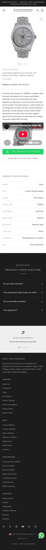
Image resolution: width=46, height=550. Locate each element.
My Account (7, 396)
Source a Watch (8, 466)
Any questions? (10, 310)
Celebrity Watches (9, 510)
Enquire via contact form (23, 158)
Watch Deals (7, 445)
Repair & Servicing (9, 474)
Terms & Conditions (10, 404)
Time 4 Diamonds (10, 69)
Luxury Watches (8, 425)
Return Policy (7, 413)
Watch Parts (7, 441)
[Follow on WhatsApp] (35, 526)
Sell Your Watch (8, 470)
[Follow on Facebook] (3, 526)
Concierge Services (9, 478)
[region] (23, 337)
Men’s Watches (8, 433)
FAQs (4, 392)
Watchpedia (6, 506)
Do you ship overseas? (13, 283)
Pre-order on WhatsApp (26, 151)
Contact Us (6, 388)
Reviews (5, 515)
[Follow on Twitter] (10, 526)
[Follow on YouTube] (23, 526)
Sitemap (5, 519)
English (22, 538)
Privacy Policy (7, 409)
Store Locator (7, 498)
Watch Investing (8, 486)
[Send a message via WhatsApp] (41, 535)
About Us (6, 384)
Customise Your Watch (11, 462)
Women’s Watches (9, 437)
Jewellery (6, 449)
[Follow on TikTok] (29, 526)
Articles (5, 502)
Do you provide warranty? (14, 301)
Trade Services (7, 482)
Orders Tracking (8, 400)
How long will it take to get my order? (20, 292)
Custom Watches (9, 429)
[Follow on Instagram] (16, 526)
